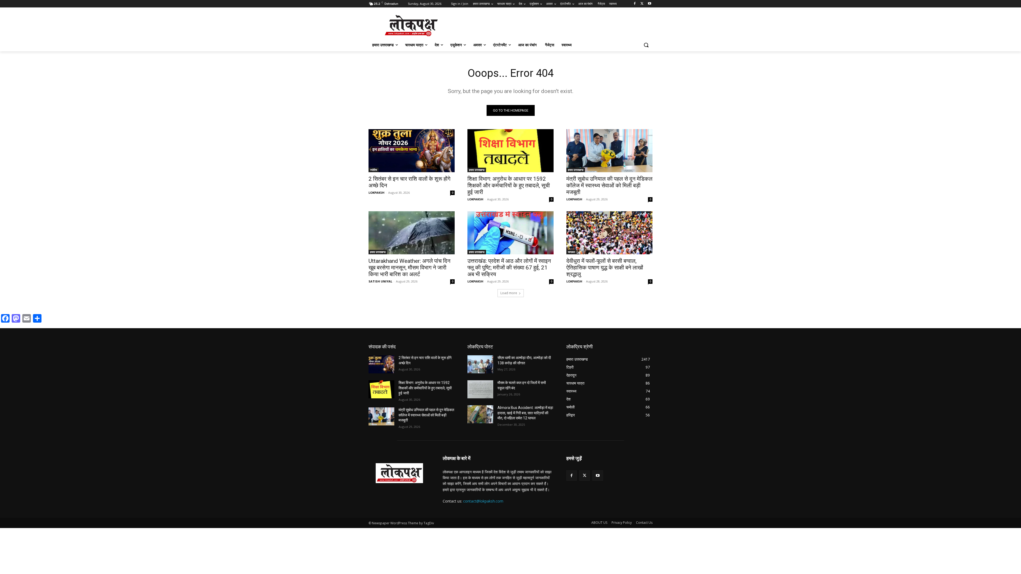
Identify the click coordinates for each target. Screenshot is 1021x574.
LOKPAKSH (376, 193)
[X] (642, 4)
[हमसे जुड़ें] (609, 466)
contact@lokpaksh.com (483, 501)
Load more (508, 293)
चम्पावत (571, 252)
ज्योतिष (373, 170)
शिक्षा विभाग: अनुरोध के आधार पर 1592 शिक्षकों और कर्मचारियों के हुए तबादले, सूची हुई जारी (508, 185)
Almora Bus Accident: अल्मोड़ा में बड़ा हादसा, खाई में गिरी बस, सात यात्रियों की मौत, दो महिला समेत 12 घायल (525, 413)
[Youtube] (649, 4)
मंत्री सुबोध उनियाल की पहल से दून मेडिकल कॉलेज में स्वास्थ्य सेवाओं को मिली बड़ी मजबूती (609, 185)
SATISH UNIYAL (380, 281)
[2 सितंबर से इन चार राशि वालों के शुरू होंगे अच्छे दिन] (412, 150)
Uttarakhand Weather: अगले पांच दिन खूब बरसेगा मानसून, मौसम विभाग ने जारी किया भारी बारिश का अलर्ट (409, 267)
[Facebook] (635, 4)
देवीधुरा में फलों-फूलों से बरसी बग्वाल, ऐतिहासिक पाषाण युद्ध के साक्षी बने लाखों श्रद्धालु (604, 267)
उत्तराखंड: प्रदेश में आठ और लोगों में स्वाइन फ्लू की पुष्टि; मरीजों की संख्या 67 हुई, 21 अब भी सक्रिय (509, 267)
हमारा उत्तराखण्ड (476, 170)
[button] (646, 45)
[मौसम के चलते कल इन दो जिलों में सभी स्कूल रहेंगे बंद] (480, 389)
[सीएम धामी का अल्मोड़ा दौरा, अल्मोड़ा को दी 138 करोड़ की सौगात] (480, 364)
